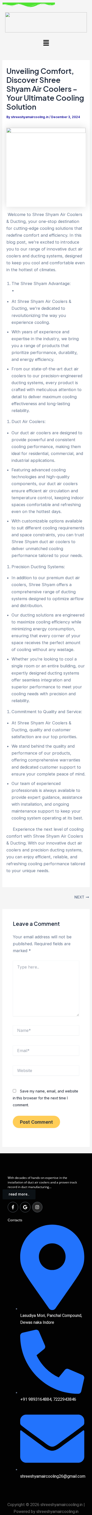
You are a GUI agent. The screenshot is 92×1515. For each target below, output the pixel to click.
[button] (46, 43)
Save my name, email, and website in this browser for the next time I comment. (45, 1098)
